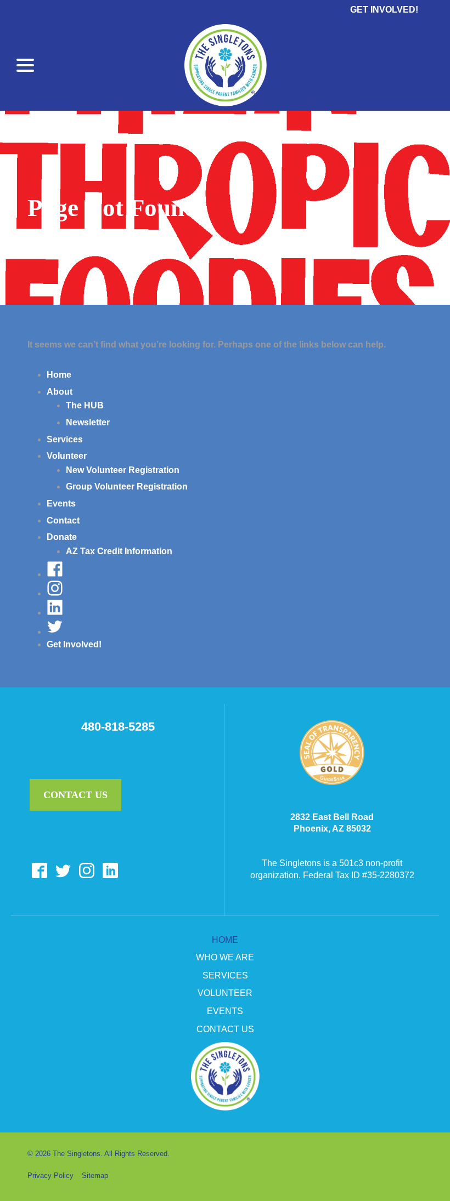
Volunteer (67, 455)
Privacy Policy (50, 1175)
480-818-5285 (118, 726)
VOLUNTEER (225, 993)
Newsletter (88, 422)
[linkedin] (110, 871)
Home (59, 374)
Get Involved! (384, 9)
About (59, 391)
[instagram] (86, 871)
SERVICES (225, 975)
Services (65, 439)
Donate (62, 537)
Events (61, 503)
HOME (225, 939)
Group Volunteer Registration (127, 486)
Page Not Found (112, 207)
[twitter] (63, 871)
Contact (63, 520)
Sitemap (95, 1175)
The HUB (85, 405)
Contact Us (75, 794)
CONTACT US (225, 1029)
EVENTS (225, 1011)
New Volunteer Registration (122, 470)
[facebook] (39, 871)
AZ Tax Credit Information (119, 551)
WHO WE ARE (225, 957)
